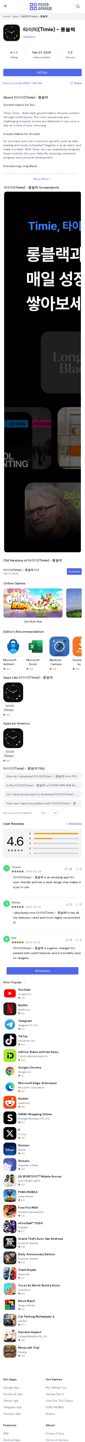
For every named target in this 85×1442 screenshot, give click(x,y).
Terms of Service (57, 1440)
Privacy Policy (55, 1433)
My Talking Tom (56, 1387)
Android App (11, 1440)
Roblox (50, 1414)
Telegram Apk (12, 1407)
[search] (78, 6)
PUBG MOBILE (55, 1407)
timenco (29, 37)
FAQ (5, 1433)
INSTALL (42, 72)
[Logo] (41, 6)
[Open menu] (5, 6)
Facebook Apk (13, 1394)
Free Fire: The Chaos (59, 1400)
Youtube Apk (12, 1414)
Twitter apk (11, 1400)
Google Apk (11, 1387)
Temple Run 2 (55, 1394)
